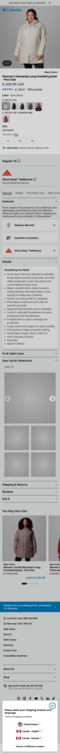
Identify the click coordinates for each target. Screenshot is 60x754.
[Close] (52, 706)
